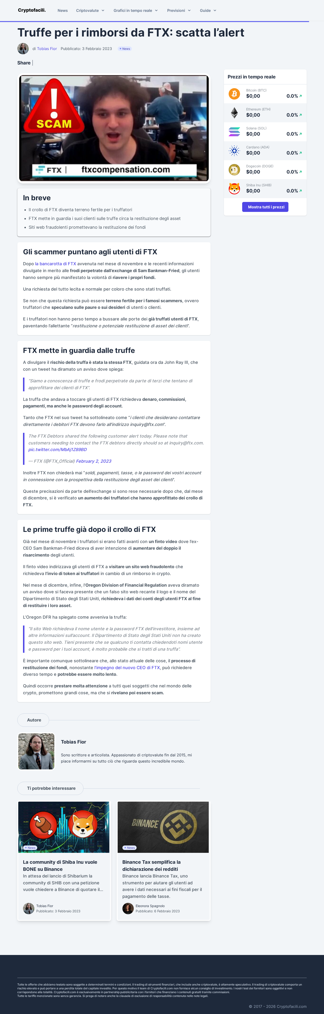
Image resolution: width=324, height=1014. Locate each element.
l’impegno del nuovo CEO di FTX (127, 667)
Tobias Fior (44, 906)
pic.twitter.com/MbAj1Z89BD (57, 449)
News (63, 10)
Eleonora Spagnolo (150, 906)
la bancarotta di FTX (55, 263)
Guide (205, 10)
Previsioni (176, 10)
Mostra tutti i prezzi (266, 207)
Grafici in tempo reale (133, 10)
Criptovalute (87, 10)
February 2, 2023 (93, 461)
